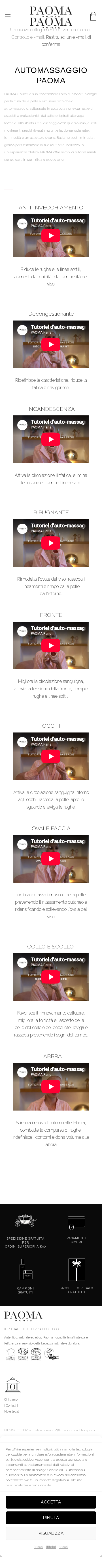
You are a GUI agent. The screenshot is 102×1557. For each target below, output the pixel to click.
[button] (7, 16)
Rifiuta (51, 1517)
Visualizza (51, 1533)
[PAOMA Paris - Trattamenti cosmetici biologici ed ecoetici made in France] (51, 17)
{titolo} (38, 1547)
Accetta (51, 1502)
